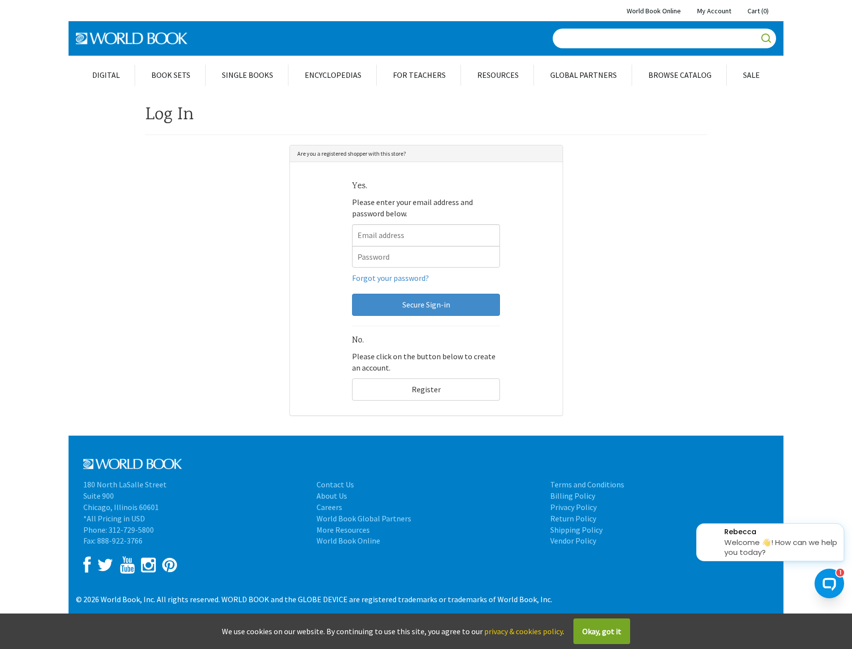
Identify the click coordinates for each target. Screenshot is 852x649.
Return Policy (573, 518)
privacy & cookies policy (523, 631)
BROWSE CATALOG (679, 75)
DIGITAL (106, 75)
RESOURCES (498, 75)
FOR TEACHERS (419, 75)
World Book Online (654, 10)
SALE (751, 75)
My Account (714, 10)
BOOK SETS (170, 75)
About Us (332, 496)
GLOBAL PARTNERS (583, 75)
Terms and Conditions (587, 484)
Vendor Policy (573, 541)
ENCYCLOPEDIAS (333, 75)
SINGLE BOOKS (247, 75)
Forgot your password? (390, 278)
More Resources (343, 530)
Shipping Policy (576, 530)
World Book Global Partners (364, 518)
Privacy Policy (573, 507)
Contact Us (335, 484)
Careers (329, 507)
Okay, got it (601, 631)
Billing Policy (572, 496)
